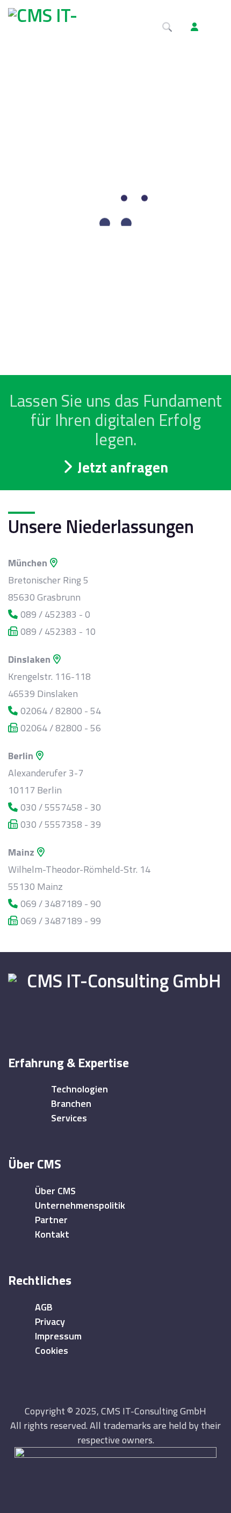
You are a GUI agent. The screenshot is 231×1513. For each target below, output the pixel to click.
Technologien (79, 1089)
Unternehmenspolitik (80, 1205)
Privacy (50, 1321)
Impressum (58, 1336)
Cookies (51, 1350)
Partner (51, 1219)
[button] (215, 27)
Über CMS (55, 1191)
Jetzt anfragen (122, 467)
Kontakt (52, 1234)
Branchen (71, 1103)
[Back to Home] (119, 994)
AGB (44, 1307)
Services (69, 1118)
